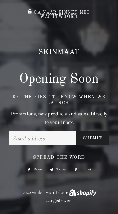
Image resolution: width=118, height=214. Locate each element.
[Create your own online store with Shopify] (82, 192)
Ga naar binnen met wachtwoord (61, 15)
